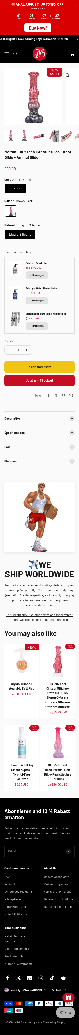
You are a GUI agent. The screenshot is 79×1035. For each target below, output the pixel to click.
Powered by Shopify (54, 1022)
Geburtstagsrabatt (16, 948)
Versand (9, 884)
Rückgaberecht (14, 899)
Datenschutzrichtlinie (58, 899)
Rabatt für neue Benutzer (14, 938)
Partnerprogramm (56, 884)
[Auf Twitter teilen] (56, 395)
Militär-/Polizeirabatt (18, 963)
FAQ (7, 876)
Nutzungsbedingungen (59, 906)
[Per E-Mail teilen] (71, 395)
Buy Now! (38, 27)
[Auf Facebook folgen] (7, 978)
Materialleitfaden (15, 914)
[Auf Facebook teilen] (48, 395)
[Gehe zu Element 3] (38, 136)
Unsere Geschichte (56, 876)
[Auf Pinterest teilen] (63, 395)
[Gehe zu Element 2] (24, 136)
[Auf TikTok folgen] (52, 978)
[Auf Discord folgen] (30, 978)
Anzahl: (9, 341)
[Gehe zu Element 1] (10, 136)
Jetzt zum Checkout (39, 380)
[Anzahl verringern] (10, 350)
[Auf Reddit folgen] (63, 978)
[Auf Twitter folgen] (19, 978)
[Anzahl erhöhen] (26, 350)
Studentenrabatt (15, 956)
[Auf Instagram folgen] (41, 978)
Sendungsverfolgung (18, 891)
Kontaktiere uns (15, 906)
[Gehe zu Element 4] (53, 136)
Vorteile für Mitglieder (58, 891)
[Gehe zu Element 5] (67, 136)
